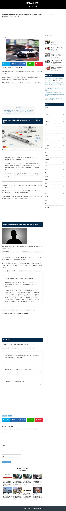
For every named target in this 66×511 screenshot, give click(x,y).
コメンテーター (48, 121)
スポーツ (47, 128)
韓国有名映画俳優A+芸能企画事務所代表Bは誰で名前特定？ (17, 112)
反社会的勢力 (47, 159)
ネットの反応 (6, 113)
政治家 (46, 169)
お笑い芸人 (47, 107)
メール (4, 451)
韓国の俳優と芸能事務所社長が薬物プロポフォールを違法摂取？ (18, 110)
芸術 (46, 200)
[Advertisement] (22, 27)
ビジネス (47, 138)
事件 (46, 152)
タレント (47, 131)
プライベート (47, 142)
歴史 (46, 183)
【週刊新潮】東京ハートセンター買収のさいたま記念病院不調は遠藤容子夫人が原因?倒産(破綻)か (54, 94)
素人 (46, 193)
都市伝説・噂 (47, 207)
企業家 (46, 155)
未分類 (46, 176)
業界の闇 (47, 179)
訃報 (46, 203)
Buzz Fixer (33, 2)
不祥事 (10, 415)
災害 (46, 190)
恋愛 (46, 165)
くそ (54, 99)
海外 (46, 186)
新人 (46, 172)
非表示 (19, 107)
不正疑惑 (5, 415)
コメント (4, 432)
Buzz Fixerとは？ (33, 6)
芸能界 (46, 196)
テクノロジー (47, 135)
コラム (46, 124)
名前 (3, 445)
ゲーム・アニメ (48, 117)
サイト (3, 456)
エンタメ (47, 114)
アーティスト (47, 111)
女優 (46, 162)
